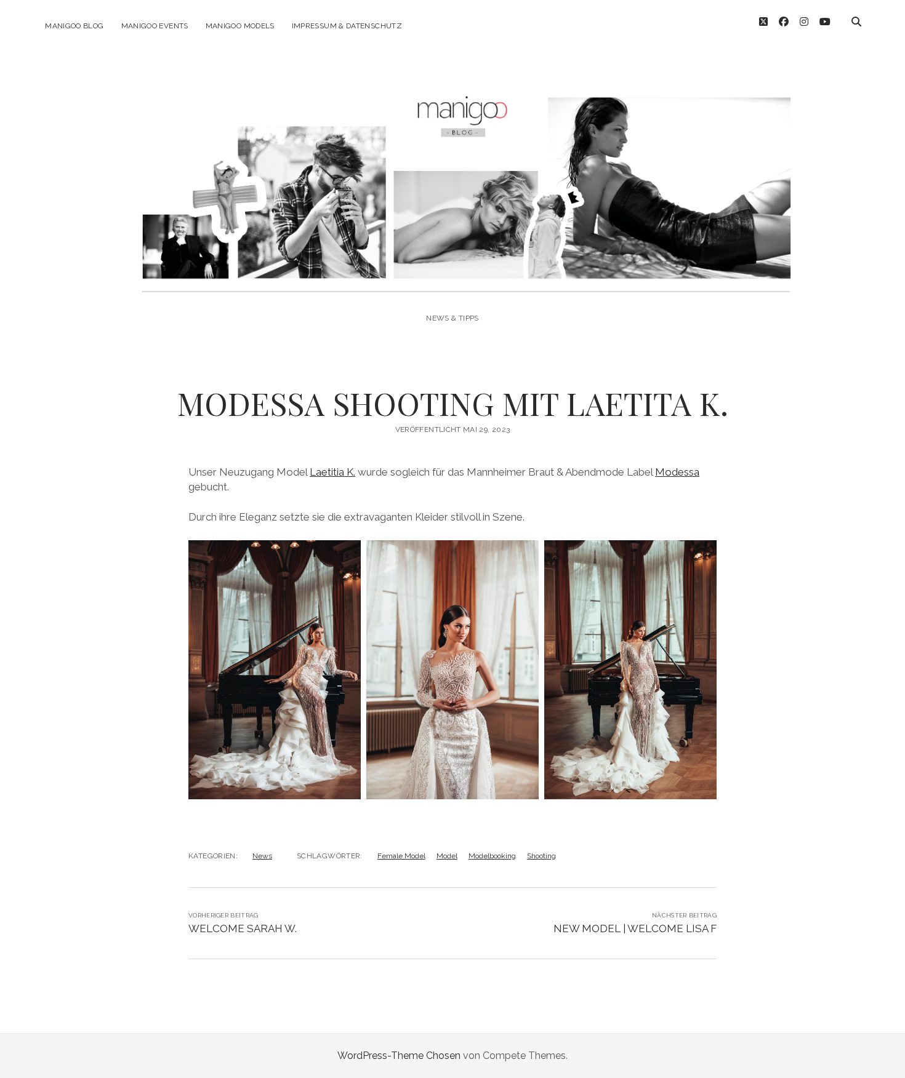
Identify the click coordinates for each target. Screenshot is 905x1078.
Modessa (677, 472)
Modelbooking (492, 856)
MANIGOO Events (154, 26)
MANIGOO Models (240, 26)
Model (446, 856)
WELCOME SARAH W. (242, 928)
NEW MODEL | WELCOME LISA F (635, 928)
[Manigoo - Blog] (452, 284)
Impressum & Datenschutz (347, 26)
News (262, 856)
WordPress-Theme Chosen (399, 1055)
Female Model (401, 856)
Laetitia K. (332, 472)
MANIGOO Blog (74, 26)
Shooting (541, 856)
